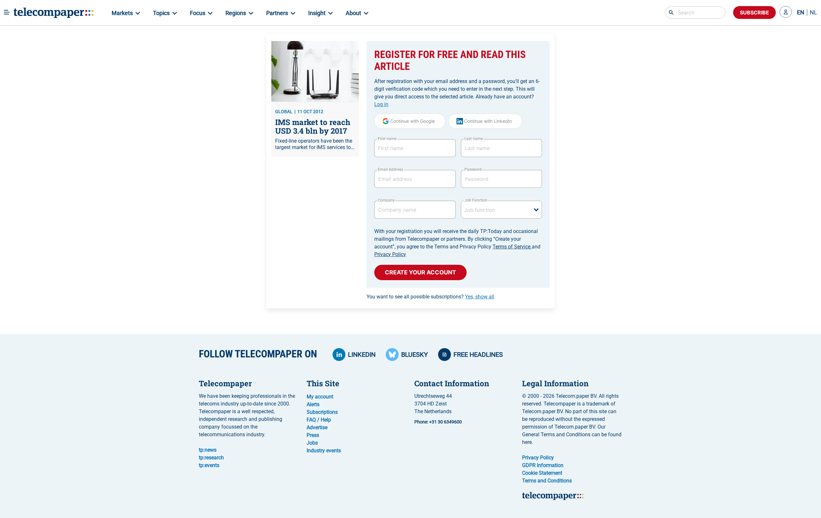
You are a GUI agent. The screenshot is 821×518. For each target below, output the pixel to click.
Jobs (312, 443)
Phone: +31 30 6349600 (438, 421)
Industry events (324, 450)
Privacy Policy (390, 254)
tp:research (211, 458)
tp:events (209, 465)
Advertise (317, 427)
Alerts (313, 404)
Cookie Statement (542, 473)
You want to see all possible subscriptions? (430, 297)
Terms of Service (512, 247)
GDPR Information (542, 465)
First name (387, 139)
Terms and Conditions (547, 481)
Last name (473, 139)
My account (320, 397)
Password (473, 169)
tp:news (207, 450)
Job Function (475, 200)
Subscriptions (322, 412)
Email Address (390, 169)
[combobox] (501, 210)
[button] (786, 12)
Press (313, 435)
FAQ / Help (319, 420)
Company (386, 200)
